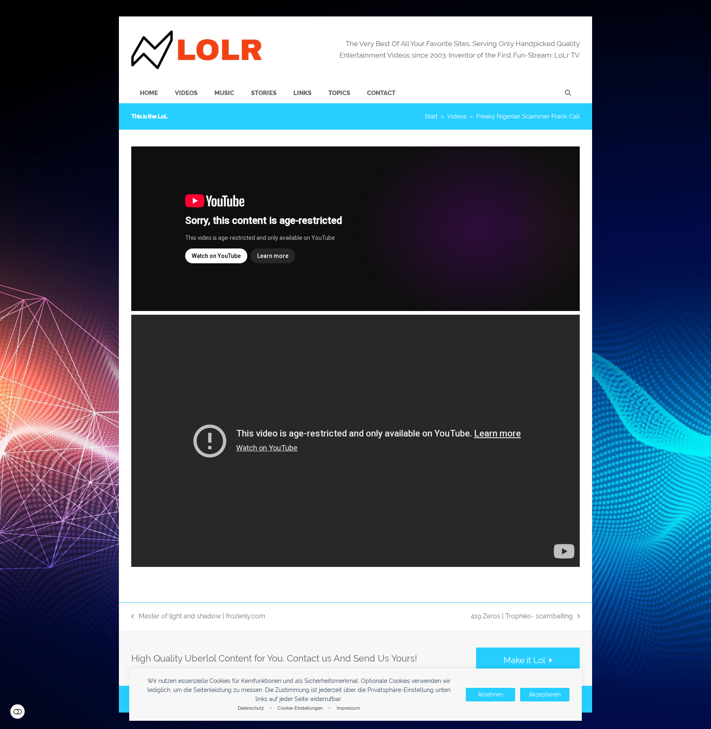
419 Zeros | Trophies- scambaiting (522, 617)
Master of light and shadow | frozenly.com (198, 617)
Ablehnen (490, 694)
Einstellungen (17, 711)
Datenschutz (251, 708)
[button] (568, 93)
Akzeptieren (545, 694)
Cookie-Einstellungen (300, 708)
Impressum (348, 708)
